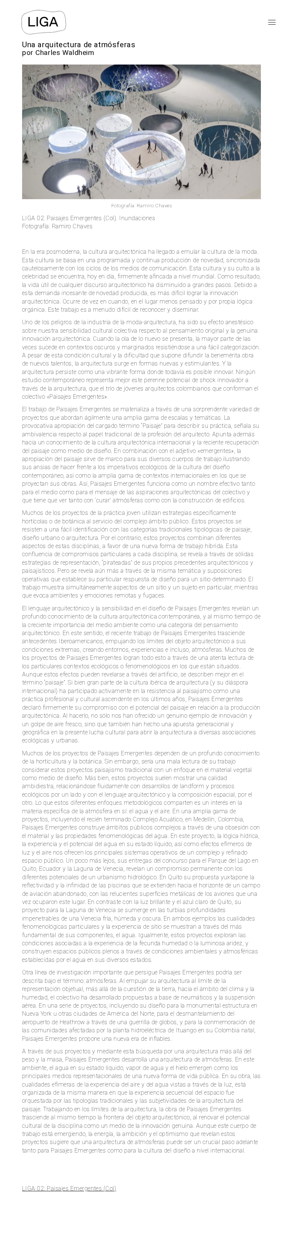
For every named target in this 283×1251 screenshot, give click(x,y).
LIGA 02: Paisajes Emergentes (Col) (69, 1188)
